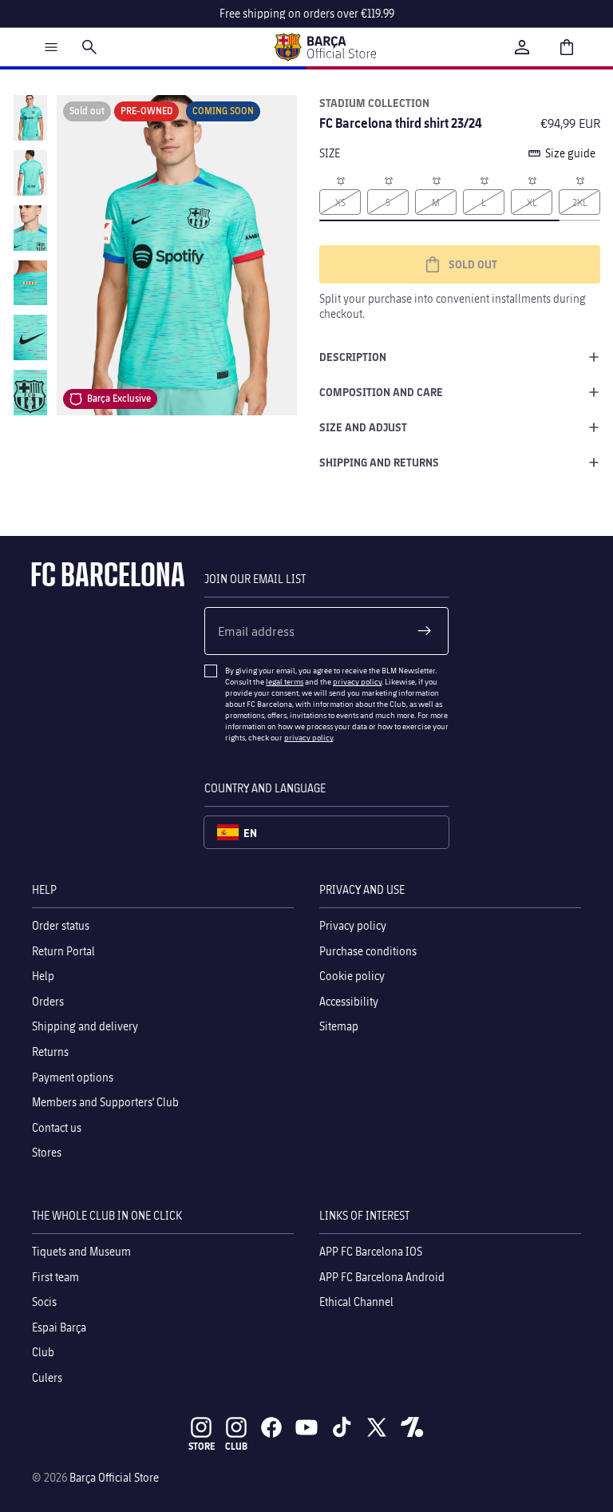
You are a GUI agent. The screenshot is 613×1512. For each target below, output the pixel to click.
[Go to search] (89, 47)
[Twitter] (377, 1427)
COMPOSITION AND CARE (381, 392)
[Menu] (51, 47)
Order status (60, 925)
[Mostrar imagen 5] (31, 337)
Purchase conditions (368, 950)
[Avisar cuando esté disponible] (340, 179)
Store (201, 1446)
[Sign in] (522, 47)
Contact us (56, 1126)
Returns (50, 1051)
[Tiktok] (341, 1427)
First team (55, 1276)
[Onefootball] (412, 1427)
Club (43, 1352)
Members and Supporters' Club (105, 1102)
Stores (46, 1152)
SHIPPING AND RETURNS (379, 462)
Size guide (570, 153)
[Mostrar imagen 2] (31, 173)
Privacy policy (352, 925)
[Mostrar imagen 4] (31, 283)
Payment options (72, 1076)
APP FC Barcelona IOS (370, 1251)
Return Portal (63, 950)
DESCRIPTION (352, 356)
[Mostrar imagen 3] (31, 228)
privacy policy (357, 681)
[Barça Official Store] (325, 47)
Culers (47, 1377)
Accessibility (348, 1001)
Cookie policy (352, 975)
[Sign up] (424, 631)
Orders (48, 1001)
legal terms (284, 681)
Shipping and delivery (85, 1026)
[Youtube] (306, 1427)
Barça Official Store (114, 1477)
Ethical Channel (356, 1301)
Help (43, 975)
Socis (44, 1301)
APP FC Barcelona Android (382, 1276)
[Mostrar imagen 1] (31, 118)
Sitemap (338, 1026)
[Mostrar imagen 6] (31, 392)
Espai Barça (59, 1326)
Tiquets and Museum (81, 1251)
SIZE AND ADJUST (363, 427)
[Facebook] (271, 1427)
